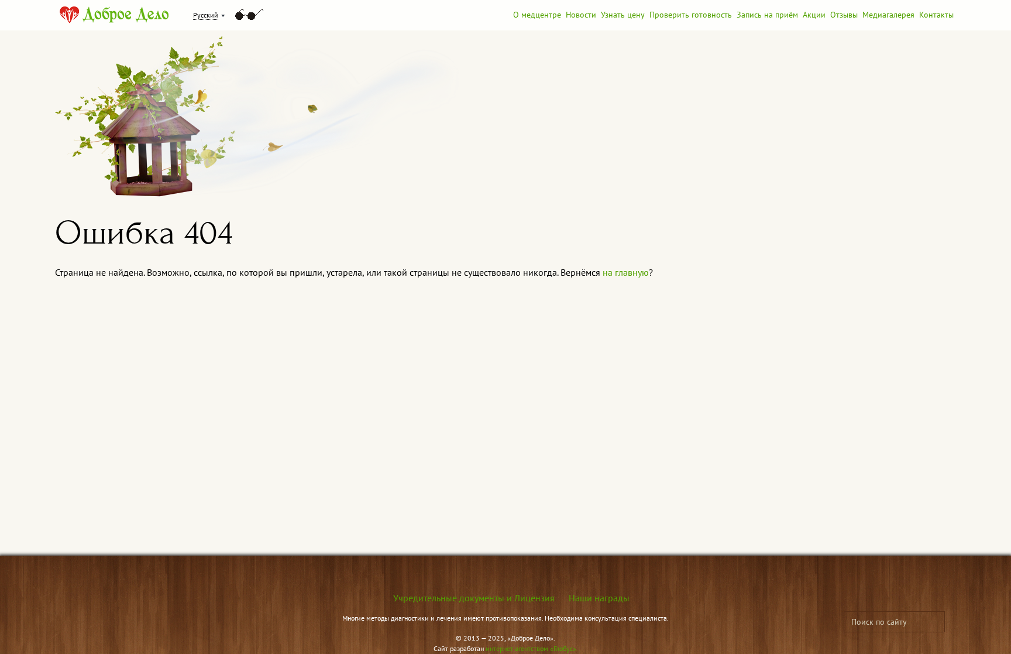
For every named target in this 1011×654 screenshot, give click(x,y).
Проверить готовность (690, 14)
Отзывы (844, 14)
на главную (626, 272)
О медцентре (537, 14)
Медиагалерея (888, 14)
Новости (581, 14)
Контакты (936, 14)
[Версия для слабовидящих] (249, 14)
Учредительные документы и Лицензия (474, 598)
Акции (814, 14)
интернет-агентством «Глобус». (532, 648)
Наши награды (599, 598)
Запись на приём (767, 14)
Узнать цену (623, 14)
